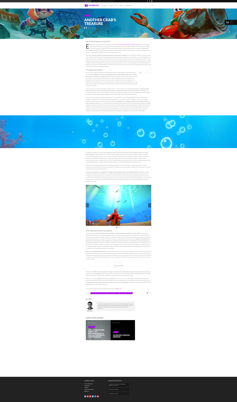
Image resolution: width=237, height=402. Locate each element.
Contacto (86, 387)
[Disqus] (110, 358)
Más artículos (128, 5)
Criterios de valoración (89, 389)
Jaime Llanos (92, 27)
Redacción (86, 391)
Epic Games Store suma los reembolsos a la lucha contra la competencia (96, 333)
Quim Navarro (111, 389)
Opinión (121, 5)
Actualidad (104, 5)
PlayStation (103, 293)
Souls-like (116, 293)
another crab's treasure (126, 293)
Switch (92, 293)
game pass (110, 293)
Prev (87, 205)
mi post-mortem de (120, 44)
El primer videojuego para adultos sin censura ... (105, 1)
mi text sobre (133, 44)
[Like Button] (147, 293)
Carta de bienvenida (88, 383)
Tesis (116, 5)
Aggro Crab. (118, 288)
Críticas (111, 5)
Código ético (87, 385)
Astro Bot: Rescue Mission (121, 336)
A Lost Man (116, 389)
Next (149, 205)
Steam (97, 293)
